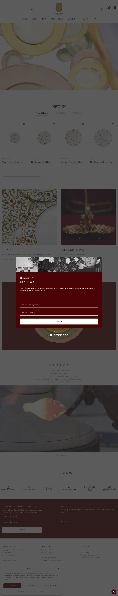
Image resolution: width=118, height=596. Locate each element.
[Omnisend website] (59, 333)
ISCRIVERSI (59, 321)
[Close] (99, 260)
